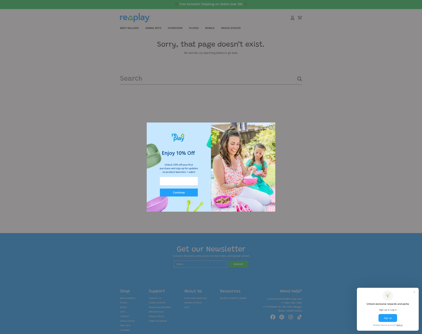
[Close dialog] (271, 127)
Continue (179, 192)
